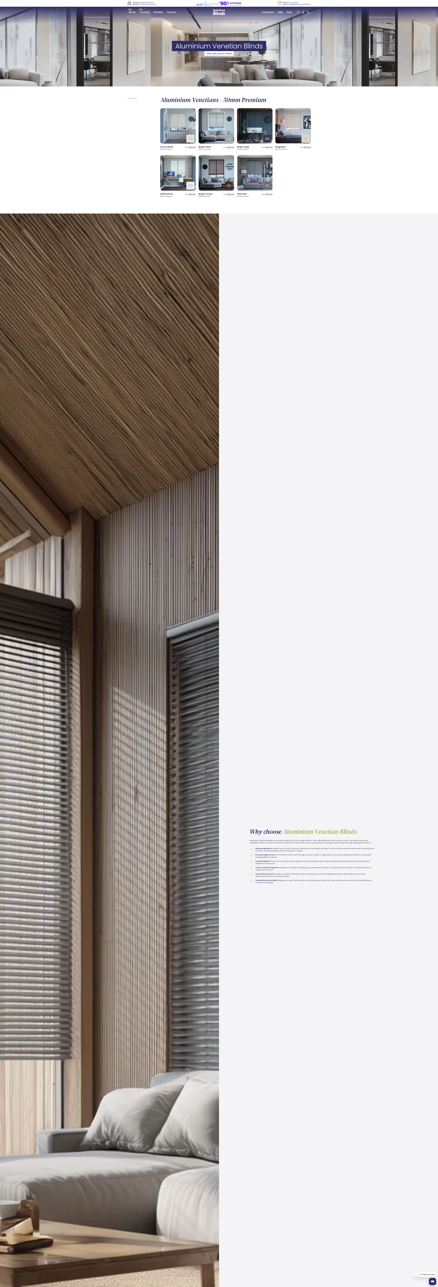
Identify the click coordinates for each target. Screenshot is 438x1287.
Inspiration (268, 12)
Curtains (144, 11)
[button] (298, 12)
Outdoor (171, 12)
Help (280, 12)
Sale (289, 12)
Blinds (132, 11)
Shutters (158, 12)
